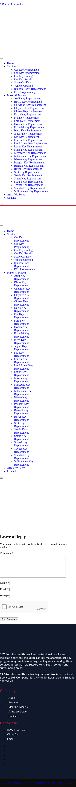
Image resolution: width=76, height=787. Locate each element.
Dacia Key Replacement (27, 114)
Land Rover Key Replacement (31, 143)
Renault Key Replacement (28, 165)
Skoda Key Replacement (28, 175)
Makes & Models (16, 95)
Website (4, 595)
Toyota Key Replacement (28, 184)
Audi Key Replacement (27, 98)
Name (4, 582)
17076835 (40, 677)
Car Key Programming (27, 72)
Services (11, 66)
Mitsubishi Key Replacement (30, 156)
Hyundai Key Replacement (29, 127)
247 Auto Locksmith (11, 4)
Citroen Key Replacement (28, 111)
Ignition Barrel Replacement (30, 88)
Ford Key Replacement (27, 120)
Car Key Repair (23, 79)
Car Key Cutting (23, 76)
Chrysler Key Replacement (29, 108)
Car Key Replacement (26, 69)
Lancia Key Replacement (28, 140)
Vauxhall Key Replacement (29, 188)
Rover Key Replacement (28, 168)
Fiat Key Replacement (26, 117)
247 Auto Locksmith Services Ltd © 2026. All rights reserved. (38, 783)
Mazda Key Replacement (28, 149)
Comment (6, 553)
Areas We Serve (16, 194)
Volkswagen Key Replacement (31, 191)
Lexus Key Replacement (28, 146)
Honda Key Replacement (28, 124)
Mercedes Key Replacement (30, 152)
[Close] (1, 204)
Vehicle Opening (23, 85)
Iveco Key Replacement (27, 130)
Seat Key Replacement (27, 172)
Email (4, 589)
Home (10, 63)
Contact (11, 197)
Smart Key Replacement (27, 178)
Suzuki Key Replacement (28, 181)
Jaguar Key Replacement (28, 133)
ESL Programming (24, 92)
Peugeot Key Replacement (29, 162)
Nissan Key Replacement (28, 159)
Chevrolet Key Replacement (30, 104)
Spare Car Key (22, 82)
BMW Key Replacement (28, 101)
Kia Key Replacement (26, 136)
